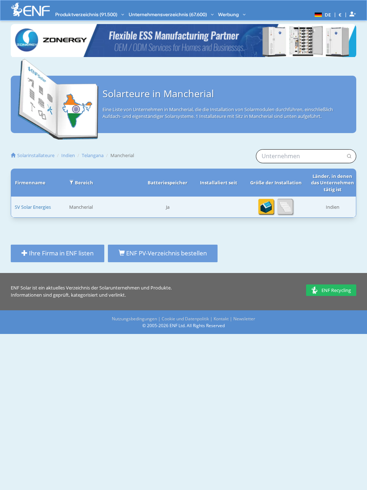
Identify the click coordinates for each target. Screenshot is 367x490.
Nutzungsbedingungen (134, 319)
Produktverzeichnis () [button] (86, 14)
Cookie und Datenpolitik (185, 319)
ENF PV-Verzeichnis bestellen (166, 253)
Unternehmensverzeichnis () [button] (168, 14)
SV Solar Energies (33, 207)
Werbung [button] (229, 14)
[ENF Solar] (30, 9)
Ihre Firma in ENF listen (61, 253)
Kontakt (221, 319)
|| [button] (340, 14)
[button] (322, 14)
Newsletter (244, 319)
